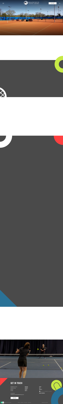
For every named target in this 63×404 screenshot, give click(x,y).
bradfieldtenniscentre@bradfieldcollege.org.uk (17, 394)
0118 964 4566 (13, 393)
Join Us (31, 57)
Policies (40, 386)
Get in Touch (52, 3)
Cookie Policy (29, 402)
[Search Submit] (59, 3)
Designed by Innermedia (45, 402)
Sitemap (19, 402)
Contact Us (40, 389)
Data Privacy (22, 402)
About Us (26, 390)
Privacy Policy (25, 402)
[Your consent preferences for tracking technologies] (3, 402)
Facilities (31, 366)
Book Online (26, 386)
